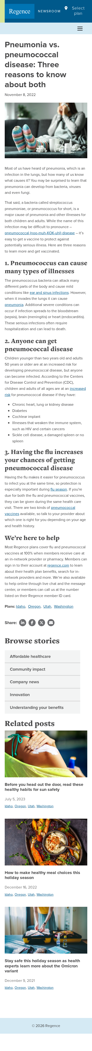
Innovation (20, 694)
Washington (63, 606)
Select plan (78, 10)
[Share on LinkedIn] (22, 622)
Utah (47, 606)
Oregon (34, 606)
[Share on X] (41, 622)
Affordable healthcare (30, 656)
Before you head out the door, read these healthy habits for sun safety (44, 787)
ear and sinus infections (49, 292)
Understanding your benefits (37, 707)
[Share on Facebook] (32, 622)
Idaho (20, 606)
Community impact (27, 669)
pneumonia (14, 304)
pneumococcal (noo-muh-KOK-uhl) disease (40, 232)
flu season (58, 489)
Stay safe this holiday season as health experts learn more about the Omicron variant (42, 966)
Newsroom (49, 11)
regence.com (58, 565)
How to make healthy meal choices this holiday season (42, 875)
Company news (24, 682)
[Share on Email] (50, 622)
